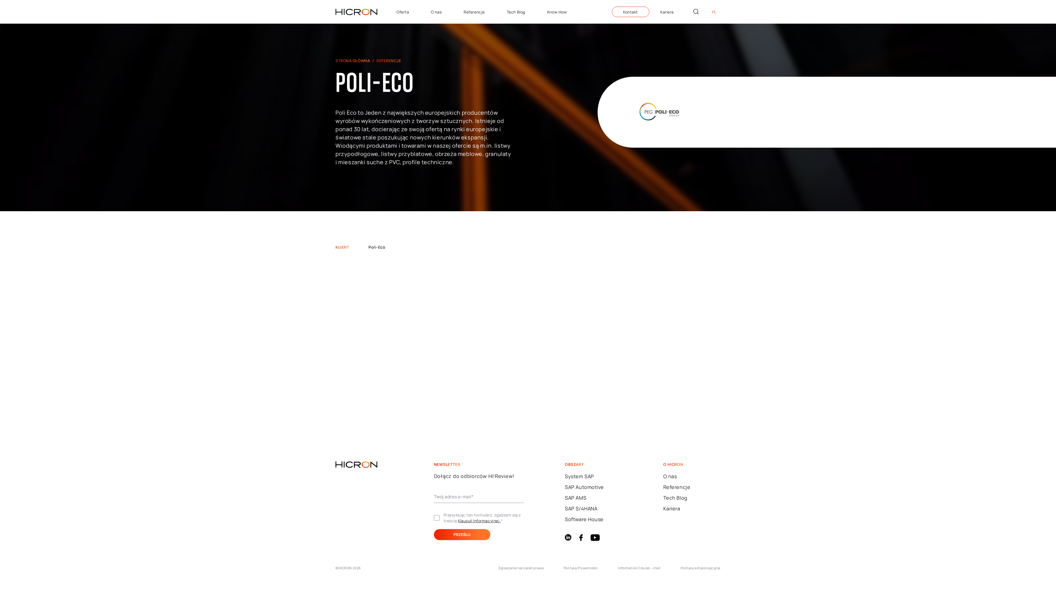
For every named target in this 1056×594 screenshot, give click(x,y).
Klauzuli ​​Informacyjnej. (479, 520)
